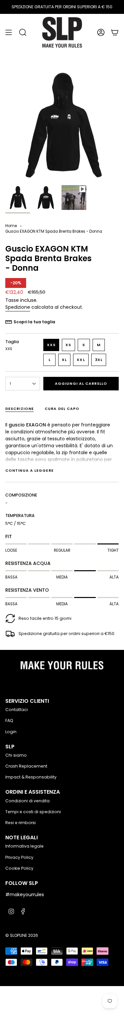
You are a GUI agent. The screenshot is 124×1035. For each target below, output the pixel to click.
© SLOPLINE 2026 (21, 935)
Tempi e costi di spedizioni (33, 812)
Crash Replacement (26, 766)
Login (11, 732)
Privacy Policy (19, 857)
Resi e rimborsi (20, 822)
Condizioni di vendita (27, 801)
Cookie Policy (19, 868)
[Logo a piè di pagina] (62, 667)
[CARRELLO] (115, 32)
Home (11, 225)
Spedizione (17, 307)
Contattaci (16, 709)
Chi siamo (16, 755)
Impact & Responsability (31, 777)
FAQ (9, 720)
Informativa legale (24, 846)
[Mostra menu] (8, 32)
